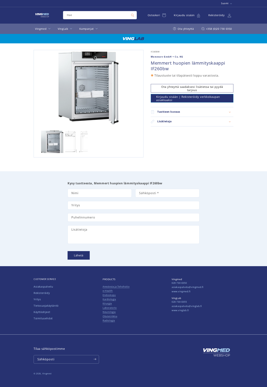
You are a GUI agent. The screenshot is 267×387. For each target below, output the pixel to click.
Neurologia (109, 312)
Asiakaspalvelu (43, 286)
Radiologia (109, 320)
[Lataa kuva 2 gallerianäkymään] (76, 142)
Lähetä (78, 255)
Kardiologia (109, 299)
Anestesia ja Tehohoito (116, 286)
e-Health (108, 290)
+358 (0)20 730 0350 (219, 28)
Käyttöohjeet (42, 312)
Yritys (37, 299)
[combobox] (100, 15)
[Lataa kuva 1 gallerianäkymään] (52, 142)
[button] (192, 112)
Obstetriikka (110, 316)
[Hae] (133, 15)
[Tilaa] (95, 359)
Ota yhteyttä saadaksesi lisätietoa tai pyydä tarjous (192, 88)
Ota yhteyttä (186, 28)
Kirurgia (107, 303)
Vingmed (47, 373)
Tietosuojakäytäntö (46, 305)
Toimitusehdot (43, 318)
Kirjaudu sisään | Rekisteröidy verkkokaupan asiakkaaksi (188, 98)
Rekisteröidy (42, 293)
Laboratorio (110, 307)
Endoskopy (109, 295)
